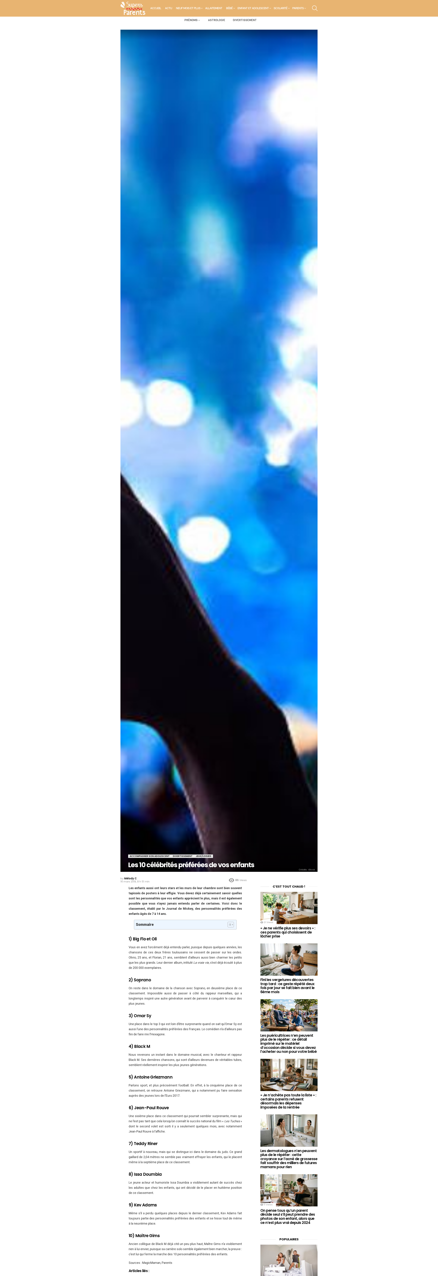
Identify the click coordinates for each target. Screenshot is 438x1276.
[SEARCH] (315, 8)
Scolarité (280, 8)
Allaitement (213, 8)
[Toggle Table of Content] (229, 925)
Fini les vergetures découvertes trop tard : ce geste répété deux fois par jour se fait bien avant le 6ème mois (287, 985)
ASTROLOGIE (216, 20)
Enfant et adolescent (253, 8)
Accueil (155, 8)
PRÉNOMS (191, 20)
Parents (298, 8)
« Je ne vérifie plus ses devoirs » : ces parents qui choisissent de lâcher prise (287, 932)
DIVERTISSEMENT (245, 20)
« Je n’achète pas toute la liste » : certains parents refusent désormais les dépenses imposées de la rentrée (288, 1101)
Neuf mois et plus (188, 8)
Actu (168, 8)
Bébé (229, 8)
